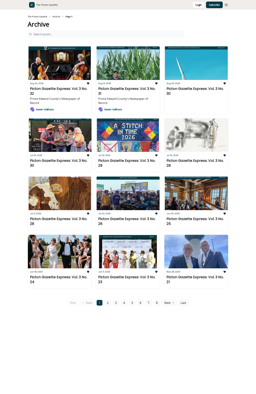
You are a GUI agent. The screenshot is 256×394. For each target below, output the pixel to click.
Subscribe (214, 4)
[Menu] (226, 4)
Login (198, 4)
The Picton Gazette (37, 16)
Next (167, 303)
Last (183, 303)
